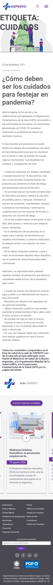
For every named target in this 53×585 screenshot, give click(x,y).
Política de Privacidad (35, 524)
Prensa (29, 505)
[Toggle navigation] (46, 6)
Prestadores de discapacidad (13, 517)
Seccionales (7, 520)
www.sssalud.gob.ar (28, 581)
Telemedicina (7, 524)
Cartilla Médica (8, 513)
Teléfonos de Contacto (35, 509)
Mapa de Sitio (31, 517)
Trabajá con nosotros (35, 513)
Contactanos (31, 520)
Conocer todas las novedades (26, 403)
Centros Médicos (8, 509)
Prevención (6, 528)
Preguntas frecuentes (10, 532)
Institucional (7, 505)
